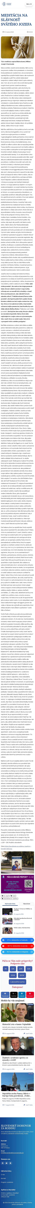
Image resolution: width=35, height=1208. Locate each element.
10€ (12, 969)
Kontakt (3, 1178)
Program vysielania (7, 1182)
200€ (22, 975)
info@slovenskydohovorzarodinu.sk (12, 1153)
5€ (6, 969)
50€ (29, 969)
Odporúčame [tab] (26, 903)
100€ (13, 975)
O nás (3, 1174)
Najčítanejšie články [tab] (10, 903)
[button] (5, 896)
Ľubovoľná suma (17, 982)
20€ (20, 969)
